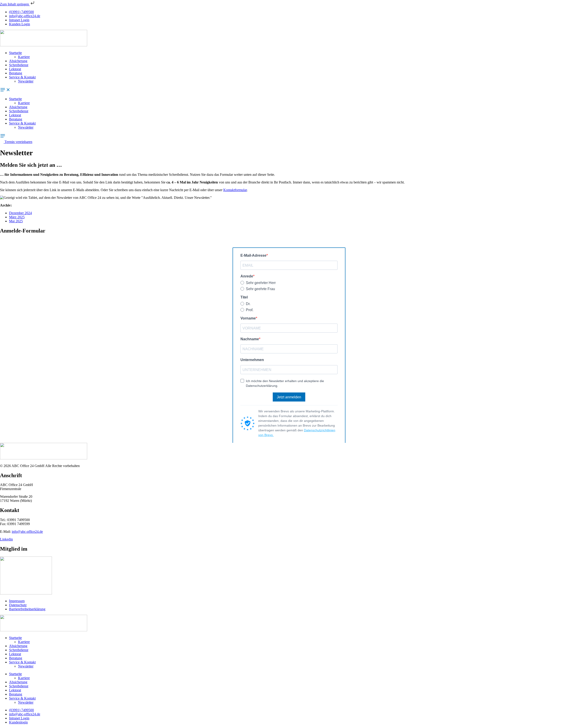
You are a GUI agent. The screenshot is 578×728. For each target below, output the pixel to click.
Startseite (15, 53)
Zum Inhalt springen (15, 4)
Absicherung (18, 61)
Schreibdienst (18, 65)
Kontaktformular (235, 190)
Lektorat (15, 69)
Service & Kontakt (22, 77)
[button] (289, 90)
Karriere (24, 57)
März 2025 (17, 217)
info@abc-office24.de (27, 531)
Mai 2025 (16, 221)
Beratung (15, 73)
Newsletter (25, 81)
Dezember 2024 (20, 213)
